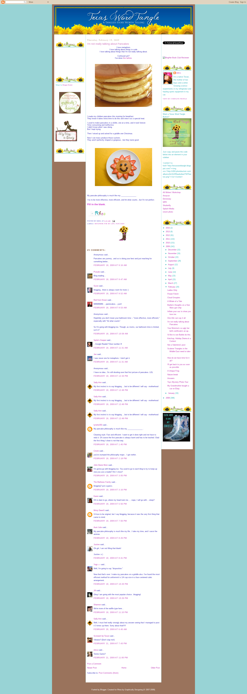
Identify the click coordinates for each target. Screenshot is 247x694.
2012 (168, 235)
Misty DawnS (99, 510)
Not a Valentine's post (176, 345)
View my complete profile (175, 99)
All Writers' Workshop (172, 192)
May (170, 276)
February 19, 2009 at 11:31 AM (111, 348)
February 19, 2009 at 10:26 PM (111, 598)
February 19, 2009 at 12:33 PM (111, 376)
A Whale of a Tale (174, 301)
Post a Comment (94, 664)
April (170, 279)
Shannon (97, 605)
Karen (96, 496)
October (171, 257)
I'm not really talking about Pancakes (108, 43)
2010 (168, 243)
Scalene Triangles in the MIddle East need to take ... (178, 351)
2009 (168, 246)
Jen (95, 354)
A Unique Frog (173, 371)
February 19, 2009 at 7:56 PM (110, 521)
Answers (171, 378)
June (170, 272)
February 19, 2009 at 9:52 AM (110, 293)
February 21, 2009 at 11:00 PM (111, 658)
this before (127, 58)
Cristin (96, 451)
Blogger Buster (67, 85)
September (173, 261)
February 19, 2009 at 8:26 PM (110, 538)
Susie (96, 286)
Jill (95, 590)
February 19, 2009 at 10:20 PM (111, 584)
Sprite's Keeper (100, 340)
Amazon (166, 196)
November (172, 253)
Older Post (155, 668)
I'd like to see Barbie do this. (179, 335)
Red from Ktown (100, 300)
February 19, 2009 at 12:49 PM (111, 390)
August (171, 264)
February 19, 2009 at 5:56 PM (110, 504)
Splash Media (168, 209)
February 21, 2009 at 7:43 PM (110, 643)
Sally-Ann (98, 382)
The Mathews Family (102, 482)
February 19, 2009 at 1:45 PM (110, 444)
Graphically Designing (134, 690)
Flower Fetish (173, 294)
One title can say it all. (176, 318)
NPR (165, 202)
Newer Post (92, 668)
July (170, 268)
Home (123, 668)
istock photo (168, 212)
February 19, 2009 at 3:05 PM (110, 476)
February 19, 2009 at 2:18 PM (110, 458)
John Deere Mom (101, 465)
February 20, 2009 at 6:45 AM (110, 629)
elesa (96, 650)
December (172, 250)
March (171, 283)
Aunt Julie (98, 527)
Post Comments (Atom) (108, 673)
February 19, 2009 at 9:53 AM (110, 308)
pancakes (120, 224)
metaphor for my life (105, 224)
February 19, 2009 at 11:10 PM (111, 612)
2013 (168, 231)
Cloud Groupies (173, 297)
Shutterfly (167, 205)
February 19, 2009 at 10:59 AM (111, 334)
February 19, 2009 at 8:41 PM (110, 558)
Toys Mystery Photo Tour (177, 382)
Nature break (172, 375)
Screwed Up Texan (101, 636)
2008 (168, 398)
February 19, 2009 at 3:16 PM (110, 490)
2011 (168, 239)
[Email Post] (113, 221)
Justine (97, 544)
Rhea (178, 73)
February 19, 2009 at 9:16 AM (110, 265)
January (171, 393)
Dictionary (167, 199)
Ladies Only (172, 290)
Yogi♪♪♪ (97, 564)
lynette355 (98, 425)
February (172, 287)
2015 (168, 228)
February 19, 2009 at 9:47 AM (110, 279)
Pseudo (97, 272)
